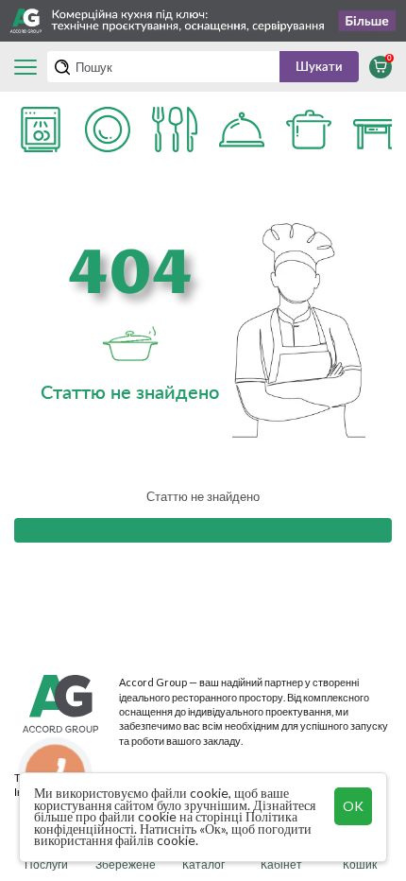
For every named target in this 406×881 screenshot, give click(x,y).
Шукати (319, 66)
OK (353, 806)
